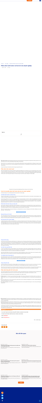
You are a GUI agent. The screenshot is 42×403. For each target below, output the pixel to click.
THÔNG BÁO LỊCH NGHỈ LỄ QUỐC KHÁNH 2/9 (29, 345)
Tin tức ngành (6, 63)
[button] (2, 327)
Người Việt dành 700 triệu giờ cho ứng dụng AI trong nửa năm (31, 360)
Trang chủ (2, 63)
